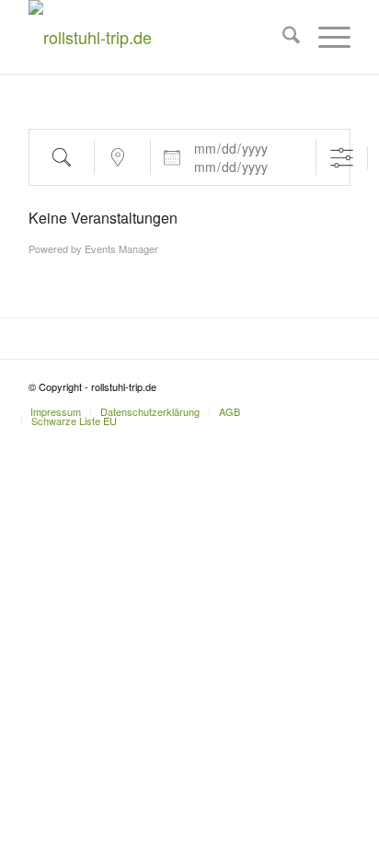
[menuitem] (282, 37)
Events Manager (121, 248)
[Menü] (325, 37)
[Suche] (282, 37)
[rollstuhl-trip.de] (157, 37)
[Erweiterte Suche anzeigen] (341, 157)
